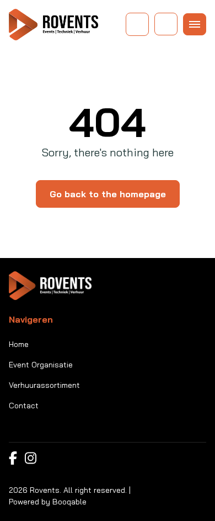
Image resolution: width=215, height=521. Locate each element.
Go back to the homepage (108, 193)
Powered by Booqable (48, 502)
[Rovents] (53, 24)
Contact (24, 406)
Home (19, 344)
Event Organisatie (41, 365)
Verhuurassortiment (44, 385)
